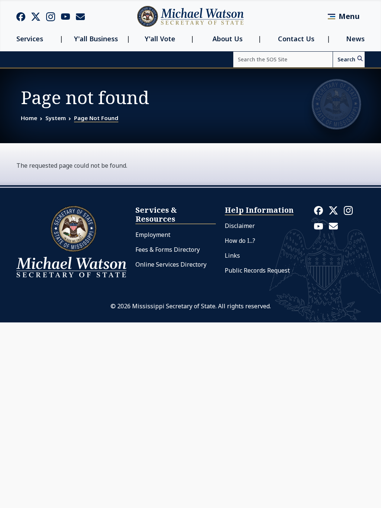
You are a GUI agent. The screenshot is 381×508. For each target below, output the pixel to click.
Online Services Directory (170, 264)
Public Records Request (257, 270)
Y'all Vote (160, 38)
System (55, 118)
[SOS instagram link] (50, 16)
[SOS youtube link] (65, 16)
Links (232, 255)
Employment (152, 235)
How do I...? (240, 241)
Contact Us (296, 38)
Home (29, 118)
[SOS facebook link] (20, 16)
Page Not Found (96, 118)
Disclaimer (240, 226)
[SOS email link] (80, 16)
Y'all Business (96, 38)
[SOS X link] (35, 16)
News (355, 38)
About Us (227, 38)
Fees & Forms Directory (167, 249)
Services (29, 38)
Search (346, 59)
